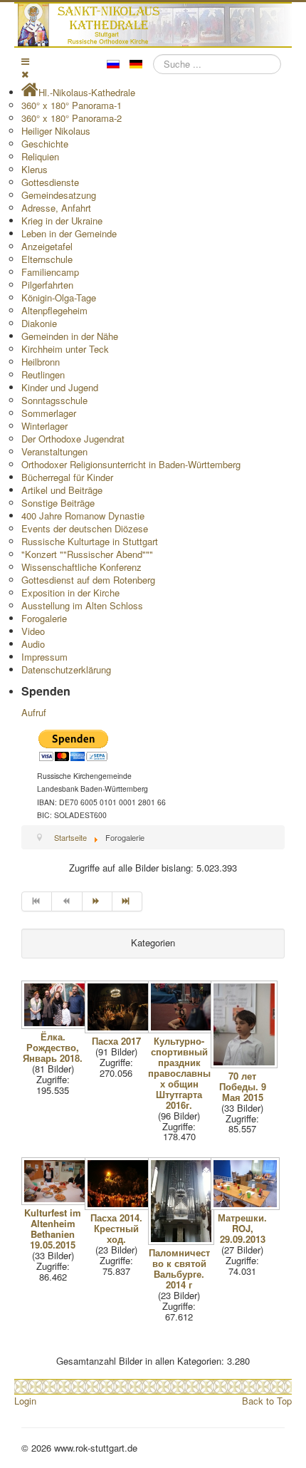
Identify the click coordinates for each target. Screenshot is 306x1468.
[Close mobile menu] (24, 74)
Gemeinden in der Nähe (69, 336)
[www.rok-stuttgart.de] (155, 25)
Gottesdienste (50, 182)
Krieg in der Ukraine (61, 220)
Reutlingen (43, 374)
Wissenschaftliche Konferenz (81, 567)
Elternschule (47, 259)
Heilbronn (40, 361)
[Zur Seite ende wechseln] (127, 901)
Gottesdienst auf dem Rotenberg (88, 579)
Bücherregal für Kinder (67, 477)
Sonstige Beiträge (58, 503)
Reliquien (40, 156)
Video (33, 631)
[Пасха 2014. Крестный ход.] (121, 1206)
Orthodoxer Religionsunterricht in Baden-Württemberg (131, 464)
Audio (33, 644)
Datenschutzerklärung (66, 669)
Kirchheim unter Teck (65, 349)
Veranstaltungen (54, 451)
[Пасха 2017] (121, 1029)
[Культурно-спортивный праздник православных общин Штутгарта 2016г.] (184, 1029)
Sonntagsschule (54, 400)
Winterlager (44, 426)
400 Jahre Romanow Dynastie (82, 515)
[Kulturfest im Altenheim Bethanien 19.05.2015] (57, 1201)
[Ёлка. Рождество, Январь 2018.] (57, 1025)
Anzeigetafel (47, 246)
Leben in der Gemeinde (69, 233)
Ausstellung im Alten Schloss (82, 605)
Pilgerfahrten (47, 284)
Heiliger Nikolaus (55, 131)
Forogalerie (44, 618)
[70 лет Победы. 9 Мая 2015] (245, 1064)
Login (25, 1400)
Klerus (34, 169)
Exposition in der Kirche (70, 592)
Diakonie (39, 323)
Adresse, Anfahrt (56, 207)
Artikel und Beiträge (61, 490)
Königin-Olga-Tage (58, 297)
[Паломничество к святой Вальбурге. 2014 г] (182, 1241)
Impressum (44, 656)
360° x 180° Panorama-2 (71, 118)
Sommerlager (48, 413)
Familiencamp (50, 272)
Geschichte (44, 143)
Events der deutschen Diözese (84, 528)
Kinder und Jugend (59, 387)
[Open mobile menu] (25, 61)
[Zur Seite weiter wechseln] (97, 901)
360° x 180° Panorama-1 (71, 105)
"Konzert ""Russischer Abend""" (87, 554)
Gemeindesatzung (58, 195)
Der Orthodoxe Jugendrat (73, 438)
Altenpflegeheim (54, 310)
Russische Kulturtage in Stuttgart (89, 541)
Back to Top (267, 1400)
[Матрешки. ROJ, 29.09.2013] (247, 1206)
